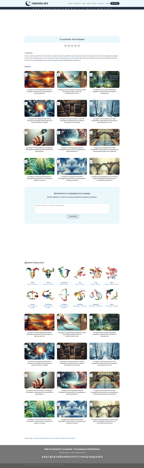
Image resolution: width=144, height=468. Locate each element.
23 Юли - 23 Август (96, 283)
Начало (70, 3)
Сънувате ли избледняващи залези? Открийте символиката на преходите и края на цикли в (39, 91)
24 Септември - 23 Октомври (32, 306)
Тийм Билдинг (28, 438)
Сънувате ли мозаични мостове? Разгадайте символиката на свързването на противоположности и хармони (104, 149)
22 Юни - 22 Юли (80, 283)
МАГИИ (94, 3)
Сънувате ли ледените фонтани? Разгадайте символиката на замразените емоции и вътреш (72, 178)
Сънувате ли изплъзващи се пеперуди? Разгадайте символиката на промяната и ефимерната (39, 149)
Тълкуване (72, 216)
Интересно (77, 3)
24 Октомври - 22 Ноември (48, 306)
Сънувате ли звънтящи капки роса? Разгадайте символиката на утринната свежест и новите (39, 178)
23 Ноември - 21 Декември (64, 306)
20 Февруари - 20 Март (112, 305)
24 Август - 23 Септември (111, 283)
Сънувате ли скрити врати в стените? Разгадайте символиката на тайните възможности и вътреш (72, 120)
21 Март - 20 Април (32, 283)
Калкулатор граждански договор (44, 438)
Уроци (107, 3)
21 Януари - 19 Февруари (96, 305)
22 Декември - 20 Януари (80, 305)
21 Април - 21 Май (48, 283)
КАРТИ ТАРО (100, 3)
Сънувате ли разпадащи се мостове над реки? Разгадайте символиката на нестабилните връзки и (104, 178)
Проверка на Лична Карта (67, 438)
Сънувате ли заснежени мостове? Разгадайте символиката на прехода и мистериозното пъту (104, 120)
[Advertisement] (72, 23)
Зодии (84, 3)
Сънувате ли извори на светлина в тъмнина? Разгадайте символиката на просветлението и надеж (39, 120)
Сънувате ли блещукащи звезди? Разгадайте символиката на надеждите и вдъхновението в (72, 149)
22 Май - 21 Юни (64, 283)
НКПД (56, 438)
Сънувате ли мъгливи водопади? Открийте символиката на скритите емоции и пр (104, 91)
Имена (89, 3)
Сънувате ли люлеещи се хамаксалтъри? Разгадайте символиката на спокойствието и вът (72, 91)
